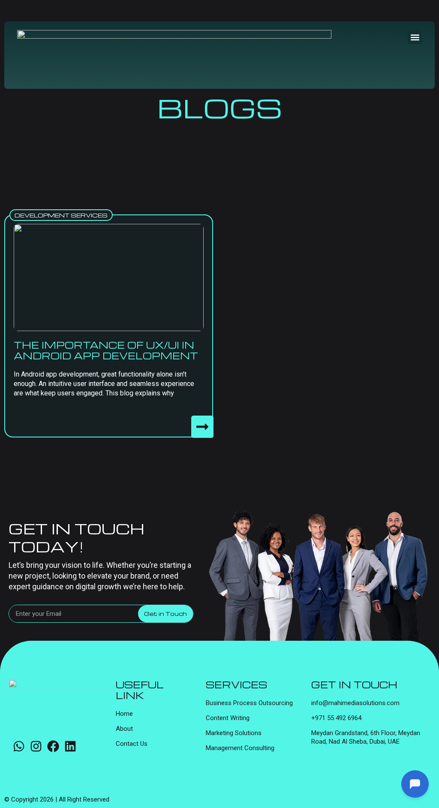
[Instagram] (36, 746)
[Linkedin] (70, 746)
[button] (415, 37)
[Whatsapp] (19, 746)
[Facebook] (53, 746)
